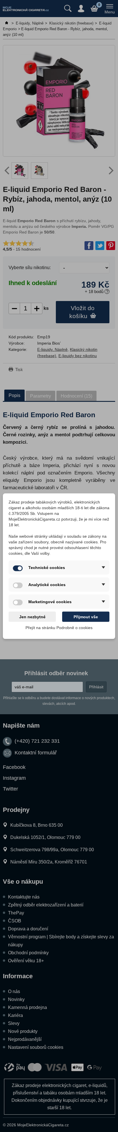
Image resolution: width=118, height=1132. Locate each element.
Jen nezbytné (32, 616)
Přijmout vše (86, 616)
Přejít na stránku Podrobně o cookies (59, 627)
